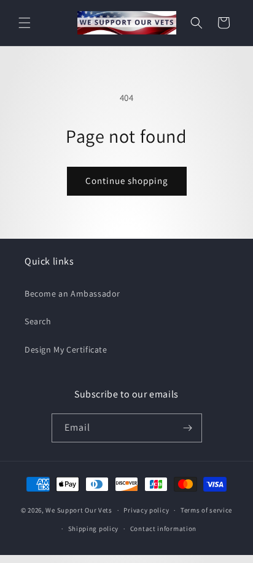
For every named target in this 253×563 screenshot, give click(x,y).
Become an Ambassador (72, 293)
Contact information (163, 528)
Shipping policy (93, 528)
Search (38, 321)
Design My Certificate (66, 349)
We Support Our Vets (78, 510)
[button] (24, 22)
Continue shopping (126, 180)
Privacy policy (146, 510)
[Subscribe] (187, 427)
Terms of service (206, 510)
